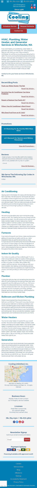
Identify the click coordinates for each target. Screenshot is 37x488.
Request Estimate (27, 26)
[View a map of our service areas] (19, 381)
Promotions (6, 124)
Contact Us (18, 31)
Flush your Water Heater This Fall (13, 86)
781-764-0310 (14, 1)
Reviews (5, 155)
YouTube (31, 7)
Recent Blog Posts (9, 82)
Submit (27, 439)
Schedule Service (9, 26)
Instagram (34, 7)
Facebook (31, 5)
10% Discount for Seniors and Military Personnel (18, 139)
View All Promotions (26, 146)
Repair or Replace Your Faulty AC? (13, 100)
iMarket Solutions (10, 485)
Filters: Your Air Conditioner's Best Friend (15, 106)
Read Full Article (27, 89)
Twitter (34, 5)
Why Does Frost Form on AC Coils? (13, 112)
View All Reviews (27, 166)
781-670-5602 (28, 1)
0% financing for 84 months (18, 130)
